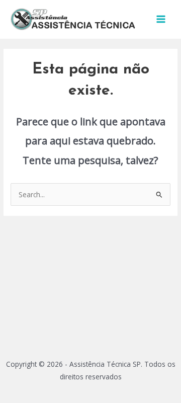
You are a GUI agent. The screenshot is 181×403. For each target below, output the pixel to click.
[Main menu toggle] (161, 19)
